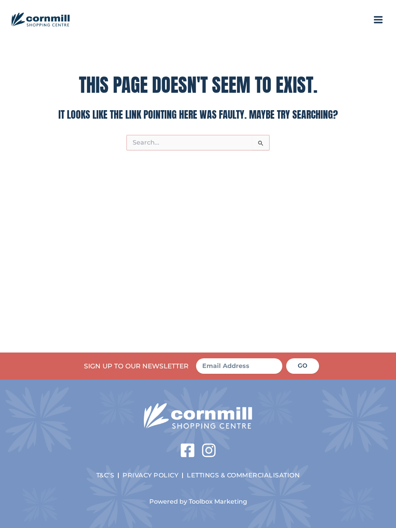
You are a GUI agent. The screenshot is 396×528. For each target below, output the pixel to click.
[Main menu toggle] (378, 20)
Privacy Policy (150, 475)
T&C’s (105, 475)
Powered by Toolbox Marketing (198, 501)
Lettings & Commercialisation (243, 475)
